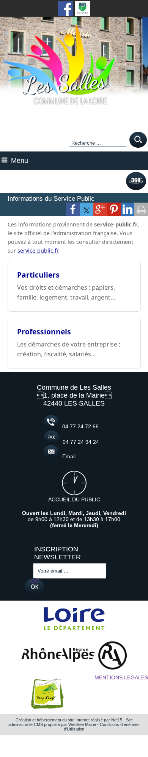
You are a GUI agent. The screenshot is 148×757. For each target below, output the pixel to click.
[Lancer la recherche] (138, 140)
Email (69, 456)
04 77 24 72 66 (80, 426)
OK (34, 581)
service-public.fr (37, 250)
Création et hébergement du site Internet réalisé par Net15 (69, 720)
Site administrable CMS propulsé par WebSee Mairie (70, 722)
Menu (19, 160)
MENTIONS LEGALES (121, 677)
